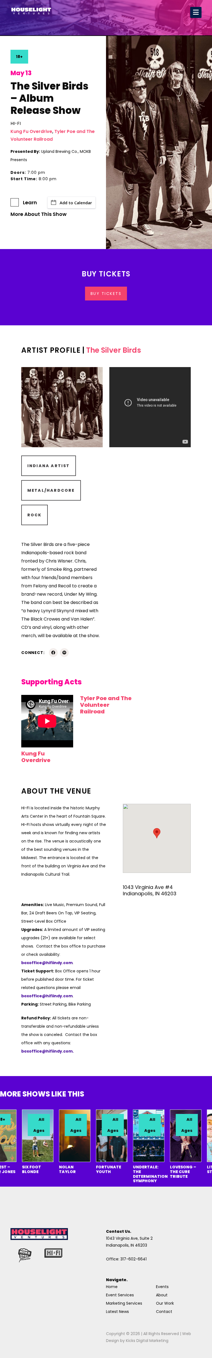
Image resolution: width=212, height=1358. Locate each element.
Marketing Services (124, 1303)
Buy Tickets (106, 293)
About (162, 1295)
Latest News (117, 1311)
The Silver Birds (113, 350)
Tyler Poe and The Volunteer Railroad (106, 704)
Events (162, 1286)
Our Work (165, 1303)
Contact (164, 1311)
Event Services (120, 1295)
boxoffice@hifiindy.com (47, 996)
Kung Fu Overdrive (31, 131)
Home (112, 1286)
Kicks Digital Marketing (147, 1340)
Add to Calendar (76, 202)
